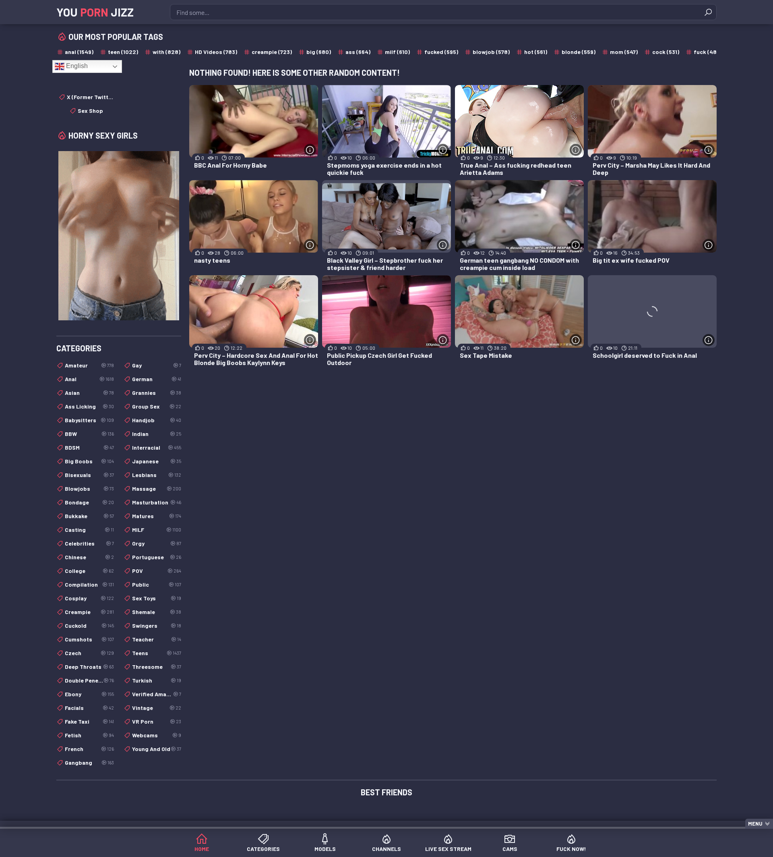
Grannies (156, 392)
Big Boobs (89, 461)
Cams (509, 848)
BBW (89, 433)
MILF (156, 529)
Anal (89, 379)
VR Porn (156, 721)
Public (156, 584)
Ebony (89, 694)
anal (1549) (79, 51)
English (76, 65)
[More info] (310, 150)
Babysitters (89, 420)
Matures (156, 516)
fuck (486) (708, 51)
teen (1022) (123, 51)
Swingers (156, 625)
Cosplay (89, 598)
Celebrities (89, 543)
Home (201, 848)
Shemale (156, 611)
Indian (156, 433)
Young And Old (156, 748)
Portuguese (156, 557)
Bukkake (89, 516)
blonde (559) (578, 51)
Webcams (156, 735)
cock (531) (665, 51)
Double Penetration (89, 680)
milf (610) (397, 51)
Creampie (89, 611)
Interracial (156, 447)
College (89, 570)
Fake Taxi (89, 721)
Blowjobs (89, 488)
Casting (89, 529)
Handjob (156, 420)
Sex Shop (90, 110)
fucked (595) (441, 51)
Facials (89, 707)
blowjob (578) (491, 51)
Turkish (156, 680)
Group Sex (156, 406)
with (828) (166, 51)
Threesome (156, 666)
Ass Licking (89, 406)
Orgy (156, 543)
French (89, 748)
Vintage (156, 707)
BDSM (89, 447)
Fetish (89, 735)
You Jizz (95, 12)
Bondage (89, 502)
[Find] (708, 12)
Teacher (156, 639)
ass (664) (357, 51)
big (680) (318, 51)
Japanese (156, 461)
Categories (263, 848)
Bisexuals (89, 474)
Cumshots (89, 639)
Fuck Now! (571, 848)
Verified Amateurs (156, 694)
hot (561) (535, 51)
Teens (156, 652)
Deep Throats (89, 666)
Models (325, 848)
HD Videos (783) (216, 51)
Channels (386, 848)
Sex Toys (156, 598)
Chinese (89, 557)
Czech (89, 652)
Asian (89, 392)
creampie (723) (272, 51)
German (156, 379)
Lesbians (156, 474)
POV (156, 570)
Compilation (89, 584)
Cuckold (89, 625)
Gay (156, 365)
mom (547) (624, 51)
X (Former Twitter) (90, 96)
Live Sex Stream (448, 848)
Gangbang (89, 762)
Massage (156, 488)
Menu (755, 823)
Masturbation (156, 502)
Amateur (89, 365)
